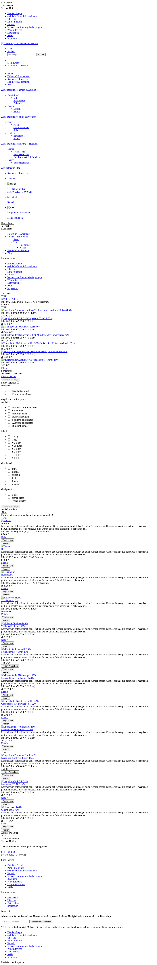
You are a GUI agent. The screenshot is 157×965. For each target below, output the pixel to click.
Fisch (16, 124)
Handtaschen (19, 151)
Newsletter (12, 897)
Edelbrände (19, 135)
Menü (10, 48)
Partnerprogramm (15, 868)
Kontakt (11, 24)
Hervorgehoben (19, 413)
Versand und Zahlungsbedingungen (24, 27)
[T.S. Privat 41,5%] (11, 597)
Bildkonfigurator (20, 426)
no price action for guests (13, 399)
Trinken (11, 133)
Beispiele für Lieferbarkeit (25, 407)
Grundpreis (17, 410)
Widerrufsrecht (14, 30)
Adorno (15, 299)
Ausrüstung (13, 95)
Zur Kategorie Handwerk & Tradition (19, 143)
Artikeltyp (6, 402)
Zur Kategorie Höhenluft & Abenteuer (19, 89)
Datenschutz (13, 32)
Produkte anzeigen (10, 379)
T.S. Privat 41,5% (9, 600)
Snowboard (19, 100)
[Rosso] (5, 546)
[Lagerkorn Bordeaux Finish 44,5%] (19, 310)
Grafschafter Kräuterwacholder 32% (57, 343)
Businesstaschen (21, 154)
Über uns (11, 19)
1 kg (14, 439)
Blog (9, 253)
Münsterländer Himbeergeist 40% (53, 335)
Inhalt (4, 431)
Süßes (16, 130)
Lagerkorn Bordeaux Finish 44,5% (55, 310)
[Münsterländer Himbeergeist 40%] (19, 335)
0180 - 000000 (8, 852)
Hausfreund (7, 574)
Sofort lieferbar (8, 382)
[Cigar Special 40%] (11, 326)
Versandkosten (55, 927)
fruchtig (16, 475)
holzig (15, 481)
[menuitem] (81, 13)
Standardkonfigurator (22, 419)
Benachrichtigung (20, 416)
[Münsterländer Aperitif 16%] (16, 359)
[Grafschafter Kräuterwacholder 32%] (20, 343)
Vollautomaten (19, 501)
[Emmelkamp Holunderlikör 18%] (18, 351)
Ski (15, 97)
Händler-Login (14, 13)
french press (18, 498)
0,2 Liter (16, 442)
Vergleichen (7, 540)
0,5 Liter (16, 449)
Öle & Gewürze (21, 127)
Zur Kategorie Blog (10, 168)
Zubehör (17, 103)
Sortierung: (6, 370)
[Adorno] (6, 299)
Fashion (11, 106)
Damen (17, 108)
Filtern (4, 368)
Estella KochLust (20, 391)
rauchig (15, 484)
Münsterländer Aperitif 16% (44, 359)
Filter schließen (8, 376)
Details (4, 537)
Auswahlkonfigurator (22, 422)
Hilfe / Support (14, 21)
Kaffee (16, 138)
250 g (15, 436)
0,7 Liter (16, 452)
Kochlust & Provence (17, 236)
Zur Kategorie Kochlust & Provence (18, 116)
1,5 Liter (16, 455)
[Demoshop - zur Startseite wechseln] (19, 43)
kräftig (15, 471)
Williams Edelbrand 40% (13, 626)
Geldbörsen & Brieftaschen (26, 157)
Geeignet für (7, 489)
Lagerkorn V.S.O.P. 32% (40, 318)
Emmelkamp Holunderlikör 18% (51, 351)
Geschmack (7, 463)
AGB (10, 35)
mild (14, 468)
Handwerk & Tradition (18, 250)
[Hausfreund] (8, 572)
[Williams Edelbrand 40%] (14, 623)
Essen (10, 122)
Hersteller (6, 385)
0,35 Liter (17, 445)
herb (14, 478)
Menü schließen (15, 217)
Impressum (12, 38)
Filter (14, 494)
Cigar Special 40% (31, 326)
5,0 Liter (16, 458)
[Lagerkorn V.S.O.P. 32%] (14, 318)
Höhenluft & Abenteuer (18, 234)
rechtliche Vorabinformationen (22, 16)
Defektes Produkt (15, 865)
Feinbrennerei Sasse (22, 394)
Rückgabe (12, 879)
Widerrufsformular (16, 884)
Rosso (4, 549)
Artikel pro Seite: (9, 509)
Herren (16, 111)
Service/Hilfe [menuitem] (21, 23)
